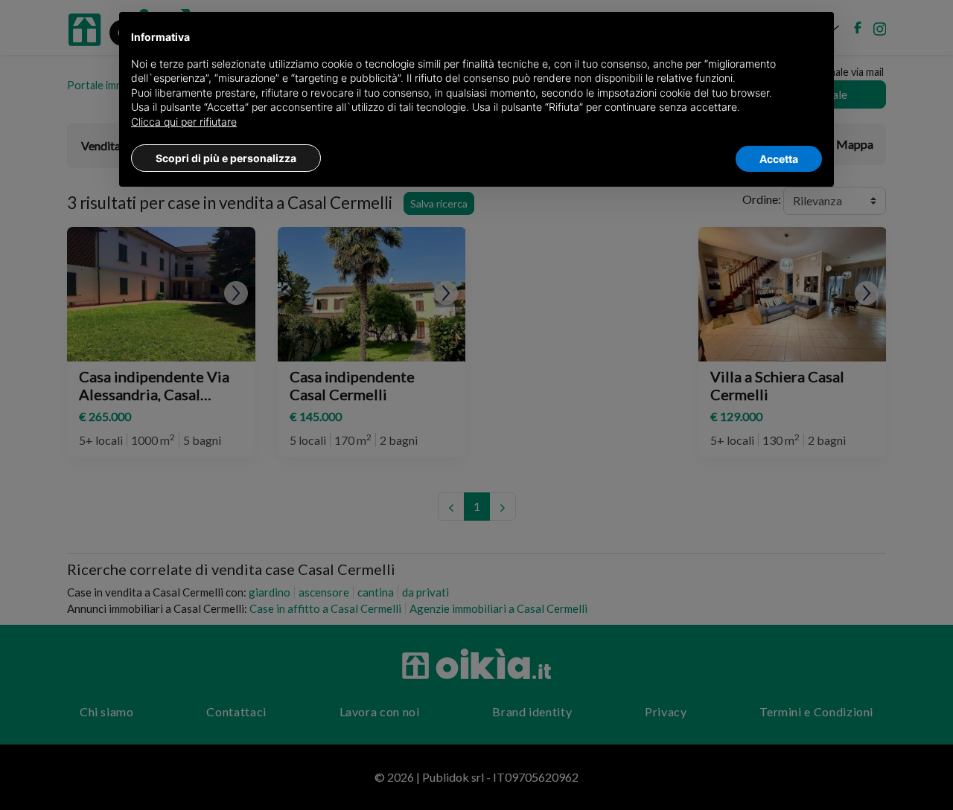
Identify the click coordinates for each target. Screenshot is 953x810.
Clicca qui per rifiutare (184, 121)
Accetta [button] (778, 158)
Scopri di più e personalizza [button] (226, 158)
